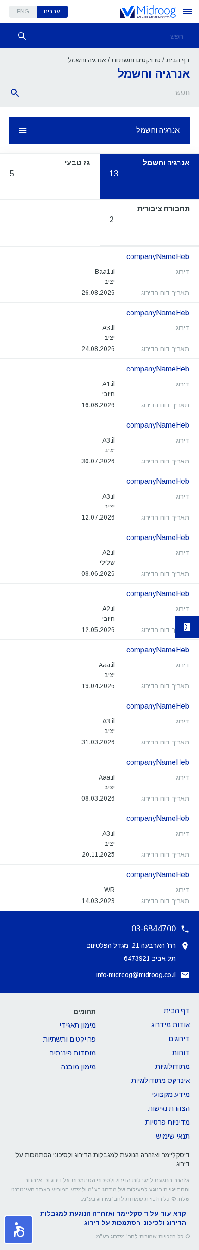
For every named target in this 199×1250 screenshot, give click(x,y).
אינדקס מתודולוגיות (160, 1080)
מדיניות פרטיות (167, 1122)
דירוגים (179, 1038)
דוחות (181, 1052)
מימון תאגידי (77, 1025)
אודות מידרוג (170, 1025)
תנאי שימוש (173, 1136)
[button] (18, 1229)
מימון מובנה (78, 1067)
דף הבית (178, 60)
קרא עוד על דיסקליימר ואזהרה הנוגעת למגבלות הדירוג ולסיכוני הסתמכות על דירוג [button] (113, 1218)
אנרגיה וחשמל (158, 130)
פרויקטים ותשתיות (136, 60)
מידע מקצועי (171, 1094)
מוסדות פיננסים (72, 1053)
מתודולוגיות (172, 1066)
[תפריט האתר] (187, 11)
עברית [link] (52, 11)
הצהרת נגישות (169, 1108)
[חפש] (22, 36)
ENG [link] (23, 11)
